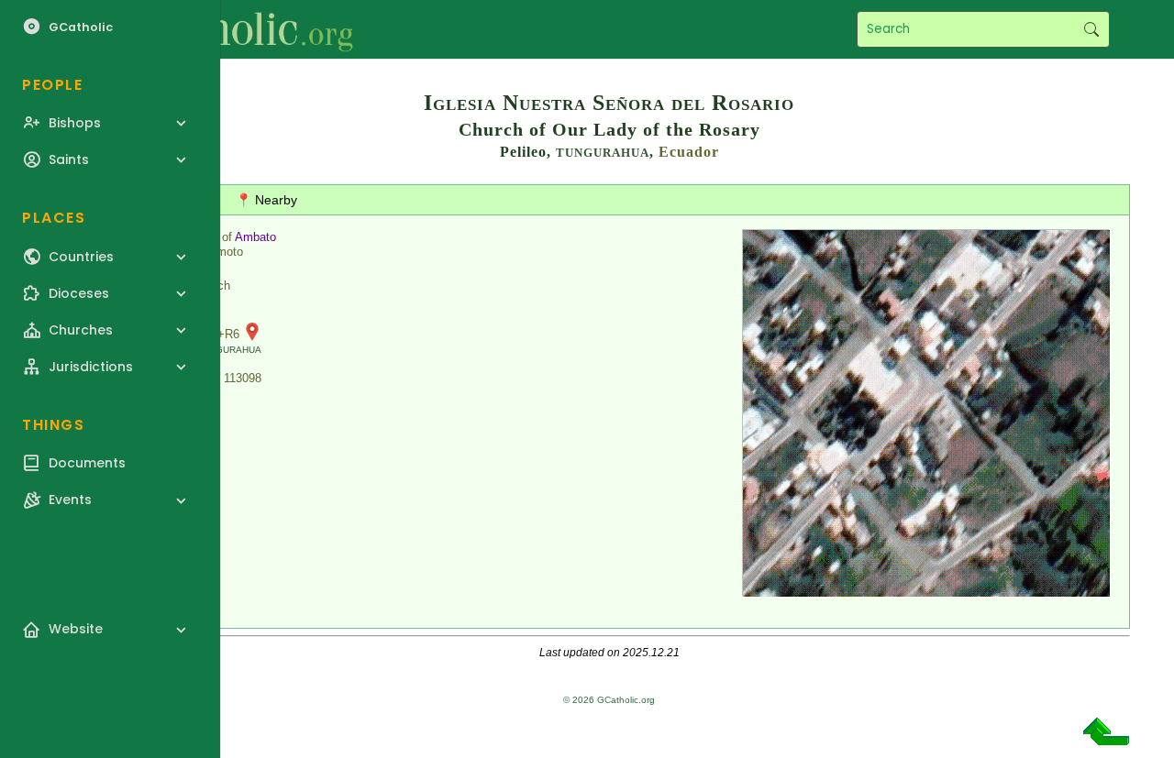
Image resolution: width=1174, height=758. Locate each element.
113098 (242, 378)
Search (1091, 29)
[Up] (1106, 738)
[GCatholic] (226, 29)
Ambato (255, 237)
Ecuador (689, 151)
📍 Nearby (266, 199)
